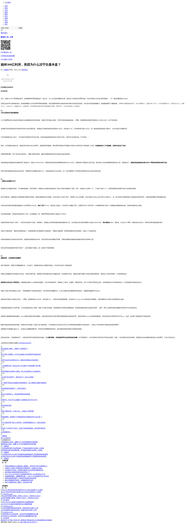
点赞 (3, 343)
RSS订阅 (36, 520)
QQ (2, 59)
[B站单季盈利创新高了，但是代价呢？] (92, 387)
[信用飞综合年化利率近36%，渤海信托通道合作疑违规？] (92, 358)
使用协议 (23, 520)
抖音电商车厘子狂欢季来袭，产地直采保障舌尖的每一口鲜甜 (21, 450)
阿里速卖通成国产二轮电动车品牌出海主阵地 (20, 478)
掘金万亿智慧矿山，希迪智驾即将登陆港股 (15, 394)
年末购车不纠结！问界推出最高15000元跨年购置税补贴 (24, 470)
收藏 (16, 343)
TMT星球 (5, 500)
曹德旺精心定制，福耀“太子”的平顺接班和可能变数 (18, 444)
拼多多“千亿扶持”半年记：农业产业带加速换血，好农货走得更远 (23, 428)
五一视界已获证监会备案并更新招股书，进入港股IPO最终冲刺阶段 (23, 383)
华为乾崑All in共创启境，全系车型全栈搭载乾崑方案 (19, 516)
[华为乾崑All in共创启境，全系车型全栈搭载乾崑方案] (19, 514)
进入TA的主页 (6, 438)
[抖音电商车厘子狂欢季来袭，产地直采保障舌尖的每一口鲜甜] (22, 448)
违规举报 (42, 520)
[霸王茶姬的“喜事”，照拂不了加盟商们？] (92, 347)
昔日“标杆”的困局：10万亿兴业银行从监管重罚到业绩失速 (21, 354)
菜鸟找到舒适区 (6, 405)
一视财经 (5, 70)
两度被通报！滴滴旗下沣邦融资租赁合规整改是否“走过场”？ (21, 417)
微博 (2, 33)
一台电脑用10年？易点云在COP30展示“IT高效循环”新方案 (21, 366)
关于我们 (10, 520)
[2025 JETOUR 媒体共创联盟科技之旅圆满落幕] (17, 502)
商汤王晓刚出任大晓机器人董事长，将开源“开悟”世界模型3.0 (26, 466)
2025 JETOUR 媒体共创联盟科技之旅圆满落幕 (16, 504)
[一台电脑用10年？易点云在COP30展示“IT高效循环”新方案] (92, 364)
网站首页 (4, 520)
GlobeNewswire (7, 494)
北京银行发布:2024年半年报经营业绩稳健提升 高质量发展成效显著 (23, 456)
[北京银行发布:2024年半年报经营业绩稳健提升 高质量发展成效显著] (24, 454)
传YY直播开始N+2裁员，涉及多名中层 (18, 482)
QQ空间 (9, 59)
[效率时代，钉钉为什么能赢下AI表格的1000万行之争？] (92, 398)
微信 (8, 44)
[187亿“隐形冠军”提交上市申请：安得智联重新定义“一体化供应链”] (92, 421)
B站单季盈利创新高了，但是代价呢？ (13, 388)
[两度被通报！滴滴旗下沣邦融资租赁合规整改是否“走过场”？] (92, 415)
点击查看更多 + (6, 432)
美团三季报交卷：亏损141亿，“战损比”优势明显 (17, 411)
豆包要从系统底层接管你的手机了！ (17, 472)
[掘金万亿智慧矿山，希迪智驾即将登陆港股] (92, 392)
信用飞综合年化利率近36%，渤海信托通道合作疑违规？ (20, 360)
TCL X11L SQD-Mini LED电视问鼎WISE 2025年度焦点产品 (25, 474)
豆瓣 (5, 59)
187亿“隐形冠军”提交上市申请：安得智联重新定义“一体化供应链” (23, 422)
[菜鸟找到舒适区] (92, 404)
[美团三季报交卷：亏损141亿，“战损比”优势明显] (92, 409)
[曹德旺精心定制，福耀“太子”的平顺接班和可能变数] (19, 442)
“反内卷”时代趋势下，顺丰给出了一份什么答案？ (17, 377)
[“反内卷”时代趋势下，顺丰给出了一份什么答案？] (92, 375)
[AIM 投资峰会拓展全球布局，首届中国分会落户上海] (19, 508)
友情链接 (49, 520)
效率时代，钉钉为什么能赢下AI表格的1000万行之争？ (19, 400)
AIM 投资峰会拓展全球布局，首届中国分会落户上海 (19, 510)
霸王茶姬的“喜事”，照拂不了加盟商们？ (14, 348)
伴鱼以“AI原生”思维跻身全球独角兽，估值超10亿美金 (23, 468)
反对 (7, 343)
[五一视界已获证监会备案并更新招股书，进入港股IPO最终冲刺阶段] (92, 381)
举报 (11, 343)
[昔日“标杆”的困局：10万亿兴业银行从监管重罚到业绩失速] (92, 352)
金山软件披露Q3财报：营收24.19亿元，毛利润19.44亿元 (20, 498)
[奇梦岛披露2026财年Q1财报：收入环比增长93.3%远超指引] (92, 369)
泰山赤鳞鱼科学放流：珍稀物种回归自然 (19, 480)
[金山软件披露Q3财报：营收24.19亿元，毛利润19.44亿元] (20, 496)
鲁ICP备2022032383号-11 (29, 522)
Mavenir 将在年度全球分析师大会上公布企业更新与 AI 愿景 (21, 492)
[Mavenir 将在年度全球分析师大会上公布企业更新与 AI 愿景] (22, 490)
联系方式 (17, 520)
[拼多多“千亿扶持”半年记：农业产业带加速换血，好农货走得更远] (92, 426)
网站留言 (30, 520)
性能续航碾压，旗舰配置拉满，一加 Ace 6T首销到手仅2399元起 (27, 476)
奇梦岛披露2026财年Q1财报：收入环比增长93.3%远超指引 (21, 371)
